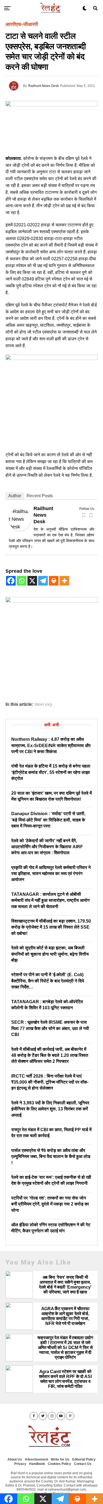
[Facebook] (83, 515)
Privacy (20, 1464)
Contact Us (82, 1464)
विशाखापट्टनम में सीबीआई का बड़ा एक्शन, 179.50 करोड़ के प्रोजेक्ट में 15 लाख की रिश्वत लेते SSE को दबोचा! (51, 927)
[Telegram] (43, 581)
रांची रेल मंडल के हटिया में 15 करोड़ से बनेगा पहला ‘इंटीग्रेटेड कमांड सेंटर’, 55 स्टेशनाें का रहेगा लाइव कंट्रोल (50, 772)
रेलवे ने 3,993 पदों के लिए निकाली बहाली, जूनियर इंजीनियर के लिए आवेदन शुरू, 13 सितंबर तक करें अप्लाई (50, 1109)
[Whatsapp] (21, 581)
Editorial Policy (84, 1459)
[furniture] (51, 601)
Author (14, 495)
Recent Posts (40, 495)
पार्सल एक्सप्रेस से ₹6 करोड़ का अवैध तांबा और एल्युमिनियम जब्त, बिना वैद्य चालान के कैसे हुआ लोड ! (50, 1156)
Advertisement (36, 1459)
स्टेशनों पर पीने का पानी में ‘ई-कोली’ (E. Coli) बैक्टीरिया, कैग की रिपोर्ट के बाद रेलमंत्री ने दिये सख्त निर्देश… (47, 980)
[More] (64, 581)
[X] (32, 581)
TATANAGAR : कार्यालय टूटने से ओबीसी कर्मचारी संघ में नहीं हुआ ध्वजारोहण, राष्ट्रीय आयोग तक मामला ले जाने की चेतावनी (50, 900)
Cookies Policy (59, 1464)
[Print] (54, 581)
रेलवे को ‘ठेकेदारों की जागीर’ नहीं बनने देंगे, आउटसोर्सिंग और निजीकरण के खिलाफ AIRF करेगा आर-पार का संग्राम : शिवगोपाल (47, 846)
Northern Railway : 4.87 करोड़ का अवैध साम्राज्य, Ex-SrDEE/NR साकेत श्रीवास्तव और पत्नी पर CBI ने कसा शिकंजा (51, 745)
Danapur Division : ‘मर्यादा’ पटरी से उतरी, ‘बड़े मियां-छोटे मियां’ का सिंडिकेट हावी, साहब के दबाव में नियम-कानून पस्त (48, 819)
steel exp (43, 704)
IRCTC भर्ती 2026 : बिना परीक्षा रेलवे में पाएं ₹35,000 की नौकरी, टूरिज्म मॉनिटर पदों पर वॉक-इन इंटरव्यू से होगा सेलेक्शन (49, 1082)
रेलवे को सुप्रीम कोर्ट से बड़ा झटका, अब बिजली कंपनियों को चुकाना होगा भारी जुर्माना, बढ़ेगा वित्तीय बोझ (50, 954)
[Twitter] (90, 515)
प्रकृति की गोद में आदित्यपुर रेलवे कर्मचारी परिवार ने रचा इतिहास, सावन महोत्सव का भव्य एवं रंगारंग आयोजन (51, 873)
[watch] (51, 358)
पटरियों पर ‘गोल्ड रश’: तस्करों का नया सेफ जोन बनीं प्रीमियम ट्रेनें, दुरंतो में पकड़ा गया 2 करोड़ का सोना (50, 1204)
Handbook (37, 1464)
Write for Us (60, 1459)
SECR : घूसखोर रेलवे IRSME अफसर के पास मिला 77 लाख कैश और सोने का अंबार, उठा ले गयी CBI (50, 1028)
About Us (14, 1459)
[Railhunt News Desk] (20, 529)
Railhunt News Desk (43, 86)
